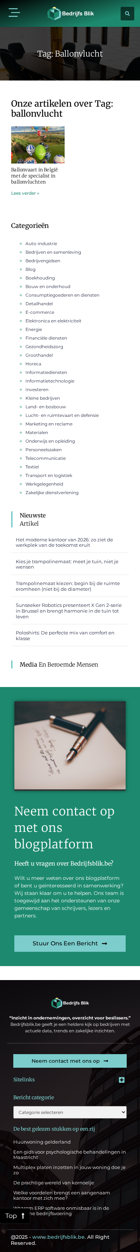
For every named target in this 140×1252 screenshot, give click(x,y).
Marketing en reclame (49, 424)
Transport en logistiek (48, 475)
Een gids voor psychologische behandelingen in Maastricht (69, 1154)
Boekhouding (40, 278)
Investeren (36, 389)
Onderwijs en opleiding (50, 441)
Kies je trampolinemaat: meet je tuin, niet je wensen (67, 564)
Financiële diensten (46, 338)
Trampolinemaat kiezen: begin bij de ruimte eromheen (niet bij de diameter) (68, 586)
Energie (33, 329)
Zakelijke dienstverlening (52, 492)
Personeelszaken (43, 449)
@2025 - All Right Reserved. (60, 1240)
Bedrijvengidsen (42, 260)
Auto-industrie (41, 243)
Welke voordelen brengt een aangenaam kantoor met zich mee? (61, 1195)
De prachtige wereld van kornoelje (53, 1182)
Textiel (32, 466)
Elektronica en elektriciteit (53, 320)
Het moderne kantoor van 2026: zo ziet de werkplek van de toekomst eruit (64, 542)
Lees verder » (25, 193)
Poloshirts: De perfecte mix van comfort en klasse (65, 635)
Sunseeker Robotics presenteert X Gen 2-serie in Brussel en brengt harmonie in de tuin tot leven (69, 610)
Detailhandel (39, 303)
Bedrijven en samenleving (53, 252)
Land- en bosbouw (45, 406)
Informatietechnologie (49, 381)
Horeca (33, 363)
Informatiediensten (46, 372)
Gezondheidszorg (44, 346)
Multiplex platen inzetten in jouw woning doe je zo (69, 1170)
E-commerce (39, 312)
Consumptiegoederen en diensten (62, 295)
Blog (30, 269)
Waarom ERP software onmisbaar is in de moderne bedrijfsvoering (61, 1211)
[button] (14, 13)
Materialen (36, 432)
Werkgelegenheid (44, 484)
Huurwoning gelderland (42, 1142)
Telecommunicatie (45, 458)
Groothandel (39, 355)
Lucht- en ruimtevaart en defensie (62, 415)
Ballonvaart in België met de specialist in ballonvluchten (34, 176)
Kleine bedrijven (42, 398)
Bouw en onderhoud (47, 286)
